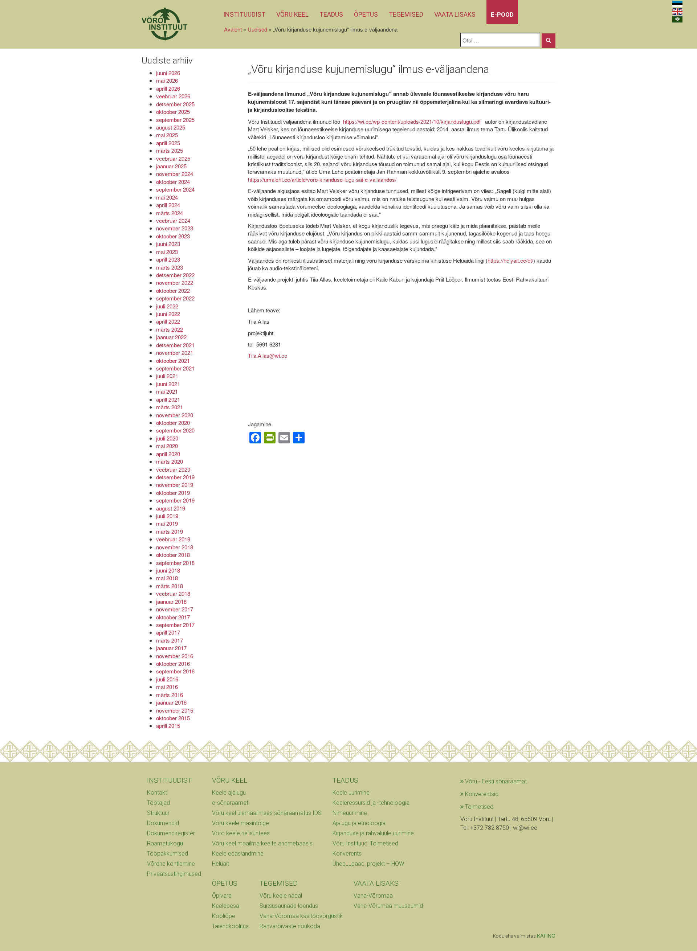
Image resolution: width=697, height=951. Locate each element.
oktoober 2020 (173, 422)
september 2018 (175, 562)
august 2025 (170, 127)
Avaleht (233, 29)
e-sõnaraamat (230, 802)
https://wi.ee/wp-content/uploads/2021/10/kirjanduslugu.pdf (412, 121)
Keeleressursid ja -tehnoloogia (371, 802)
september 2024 (175, 189)
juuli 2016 (167, 679)
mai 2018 (167, 578)
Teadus (331, 14)
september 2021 (175, 368)
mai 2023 (167, 251)
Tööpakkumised (167, 853)
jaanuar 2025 (171, 166)
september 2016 (175, 671)
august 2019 (170, 508)
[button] (548, 40)
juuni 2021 (168, 384)
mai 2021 (167, 391)
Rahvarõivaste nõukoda (290, 926)
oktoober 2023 (173, 236)
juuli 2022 (167, 306)
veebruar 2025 (173, 158)
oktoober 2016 (173, 663)
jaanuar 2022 (171, 337)
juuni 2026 (168, 73)
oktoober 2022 (173, 290)
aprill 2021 (168, 399)
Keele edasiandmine (238, 853)
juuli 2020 (167, 438)
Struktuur (158, 812)
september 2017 (175, 624)
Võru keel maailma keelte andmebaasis (262, 843)
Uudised (257, 29)
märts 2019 (169, 531)
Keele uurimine (351, 792)
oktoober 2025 (173, 111)
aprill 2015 (168, 725)
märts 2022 (169, 329)
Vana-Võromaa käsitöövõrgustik (301, 916)
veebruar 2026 (173, 96)
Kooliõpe (223, 916)
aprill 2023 (168, 259)
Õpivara (222, 895)
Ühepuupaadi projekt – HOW (368, 863)
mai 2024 (167, 197)
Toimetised (478, 806)
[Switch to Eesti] (677, 4)
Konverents (347, 853)
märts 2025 (169, 150)
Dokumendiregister (171, 833)
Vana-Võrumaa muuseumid (388, 905)
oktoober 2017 (173, 617)
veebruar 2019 (173, 539)
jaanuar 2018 (171, 601)
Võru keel (292, 14)
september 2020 (175, 430)
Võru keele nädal (281, 895)
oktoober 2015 (173, 718)
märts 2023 (169, 267)
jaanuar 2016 (171, 702)
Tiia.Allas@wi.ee (267, 355)
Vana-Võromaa (373, 895)
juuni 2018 (168, 570)
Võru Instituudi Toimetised (365, 843)
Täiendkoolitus (230, 926)
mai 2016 (167, 686)
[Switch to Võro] (677, 19)
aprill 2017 (168, 632)
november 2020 (174, 415)
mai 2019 (167, 523)
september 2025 (175, 119)
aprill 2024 (168, 205)
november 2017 (174, 609)
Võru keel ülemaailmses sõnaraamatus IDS (267, 812)
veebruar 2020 (173, 469)
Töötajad (158, 802)
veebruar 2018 (173, 593)
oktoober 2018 (173, 554)
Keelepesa (225, 905)
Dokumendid (163, 823)
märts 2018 (169, 586)
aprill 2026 (168, 88)
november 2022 (174, 282)
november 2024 (174, 173)
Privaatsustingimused (174, 873)
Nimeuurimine (350, 812)
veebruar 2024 (173, 220)
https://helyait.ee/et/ (510, 260)
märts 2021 (169, 407)
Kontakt (157, 792)
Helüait (220, 863)
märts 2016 (169, 694)
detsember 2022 (175, 275)
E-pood (502, 14)
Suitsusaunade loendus (289, 905)
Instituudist (244, 14)
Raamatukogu (165, 843)
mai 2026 (167, 80)
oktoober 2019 (173, 492)
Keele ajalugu (229, 792)
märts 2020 (169, 461)
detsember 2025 (175, 104)
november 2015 (174, 710)
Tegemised (406, 14)
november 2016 (174, 656)
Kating (546, 936)
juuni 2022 (168, 313)
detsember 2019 (175, 477)
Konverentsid (481, 794)
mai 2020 (167, 446)
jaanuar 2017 (171, 648)
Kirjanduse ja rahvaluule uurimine (373, 833)
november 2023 (174, 228)
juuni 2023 (168, 243)
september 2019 (175, 500)
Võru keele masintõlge (240, 823)
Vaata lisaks (455, 14)
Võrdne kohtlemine (171, 863)
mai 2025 (167, 135)
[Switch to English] (677, 12)
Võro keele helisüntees (241, 833)
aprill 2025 (168, 143)
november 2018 (174, 547)
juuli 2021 (167, 376)
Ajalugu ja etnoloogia (359, 823)
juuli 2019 (167, 516)
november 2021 (174, 352)
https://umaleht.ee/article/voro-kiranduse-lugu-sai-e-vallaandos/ (322, 179)
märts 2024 (169, 213)
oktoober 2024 (173, 181)
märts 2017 (169, 640)
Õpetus (366, 14)
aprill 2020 (168, 454)
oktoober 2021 (173, 360)
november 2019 (174, 484)
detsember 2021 (175, 345)
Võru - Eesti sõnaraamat (495, 781)
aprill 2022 (168, 321)
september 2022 (175, 298)
